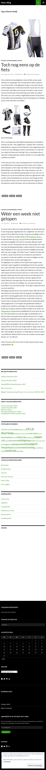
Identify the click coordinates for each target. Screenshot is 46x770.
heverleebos (6, 437)
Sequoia (17, 444)
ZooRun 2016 (5, 704)
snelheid (26, 444)
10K (2, 429)
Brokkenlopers (6, 469)
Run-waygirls (5, 484)
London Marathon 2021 (9, 380)
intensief (14, 437)
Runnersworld (6, 514)
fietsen (5, 196)
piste (2, 444)
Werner (19, 74)
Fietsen (3, 60)
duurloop (7, 433)
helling (28, 433)
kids (26, 437)
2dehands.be (5, 311)
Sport (20, 60)
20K (5, 429)
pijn (44, 441)
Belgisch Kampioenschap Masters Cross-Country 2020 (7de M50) (22, 392)
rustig (11, 444)
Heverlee (39, 433)
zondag (20, 451)
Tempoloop (7, 447)
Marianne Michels (7, 477)
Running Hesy (6, 691)
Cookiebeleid (7, 761)
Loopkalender (5, 507)
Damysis (4, 473)
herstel (33, 433)
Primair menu (43, 2)
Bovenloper (5, 465)
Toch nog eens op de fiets (20, 67)
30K (13, 429)
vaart (35, 448)
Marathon (13, 440)
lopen (38, 437)
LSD (3, 440)
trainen (22, 447)
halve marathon (22, 433)
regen (6, 444)
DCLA (30, 429)
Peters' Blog (5, 480)
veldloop (40, 448)
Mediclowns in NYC (7, 510)
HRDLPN (4, 503)
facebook (32, 237)
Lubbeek (7, 441)
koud (29, 437)
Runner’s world (18, 239)
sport (19, 196)
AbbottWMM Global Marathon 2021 (13, 384)
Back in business (6, 388)
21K (8, 429)
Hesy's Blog (6, 2)
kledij (12, 196)
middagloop (23, 440)
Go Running (5, 499)
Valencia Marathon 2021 (9, 376)
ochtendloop (39, 441)
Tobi (17, 448)
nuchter (33, 441)
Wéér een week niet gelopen (20, 216)
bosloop (24, 429)
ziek (17, 451)
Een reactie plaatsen (32, 74)
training (30, 447)
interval (21, 437)
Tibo (14, 448)
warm (3, 451)
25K (10, 429)
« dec (3, 659)
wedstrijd (10, 450)
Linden (33, 437)
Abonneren (6, 732)
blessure (18, 429)
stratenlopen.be (6, 518)
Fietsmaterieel (12, 60)
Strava (39, 237)
